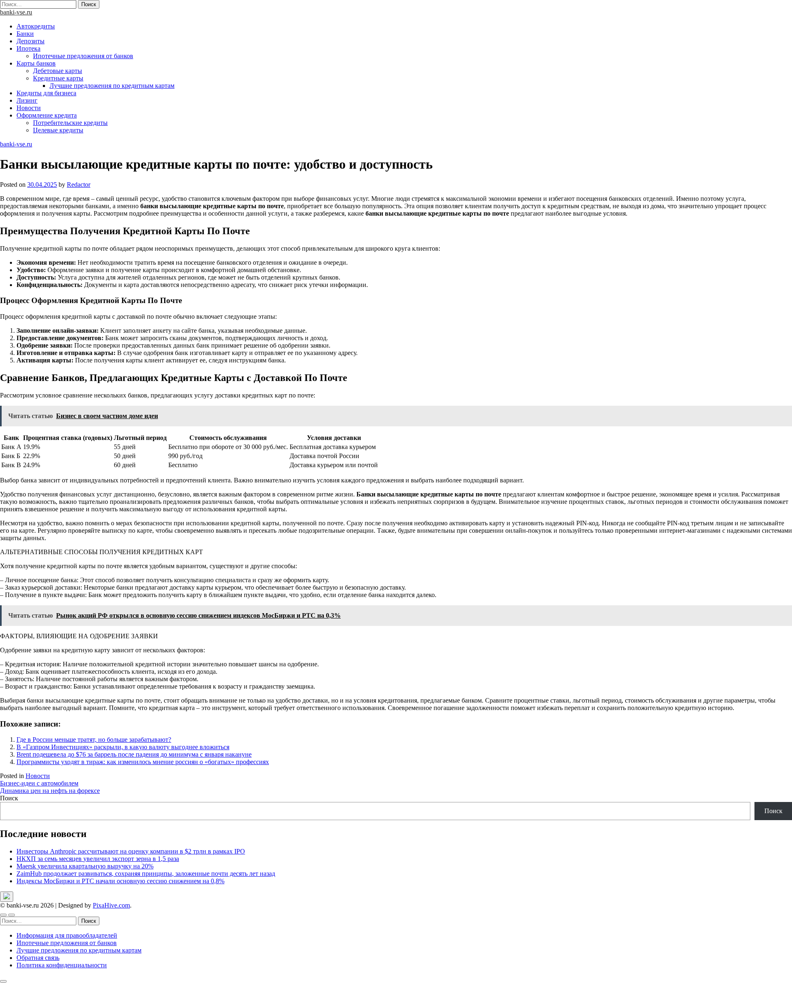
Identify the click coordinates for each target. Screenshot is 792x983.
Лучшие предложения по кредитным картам (112, 85)
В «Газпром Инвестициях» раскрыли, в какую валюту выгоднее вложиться (122, 746)
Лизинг (27, 100)
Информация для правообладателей (66, 935)
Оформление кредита (46, 115)
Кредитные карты (58, 78)
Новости (28, 107)
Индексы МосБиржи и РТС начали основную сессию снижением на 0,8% (120, 880)
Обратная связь (37, 957)
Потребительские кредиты (70, 122)
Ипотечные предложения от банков (83, 55)
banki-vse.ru (16, 12)
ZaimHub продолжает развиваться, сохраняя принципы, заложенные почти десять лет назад (145, 873)
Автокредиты (35, 26)
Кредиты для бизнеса (46, 92)
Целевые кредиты (58, 130)
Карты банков (36, 63)
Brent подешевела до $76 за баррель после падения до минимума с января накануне (134, 754)
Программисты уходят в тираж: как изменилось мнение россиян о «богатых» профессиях (142, 761)
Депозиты (30, 41)
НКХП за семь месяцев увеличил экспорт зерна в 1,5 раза (97, 858)
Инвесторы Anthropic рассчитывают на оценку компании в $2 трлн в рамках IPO (130, 851)
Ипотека (28, 48)
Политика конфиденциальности (61, 965)
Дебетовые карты (57, 70)
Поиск (9, 798)
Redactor (78, 184)
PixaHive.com (111, 905)
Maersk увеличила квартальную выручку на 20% (84, 866)
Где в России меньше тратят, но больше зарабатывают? (93, 739)
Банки (25, 33)
